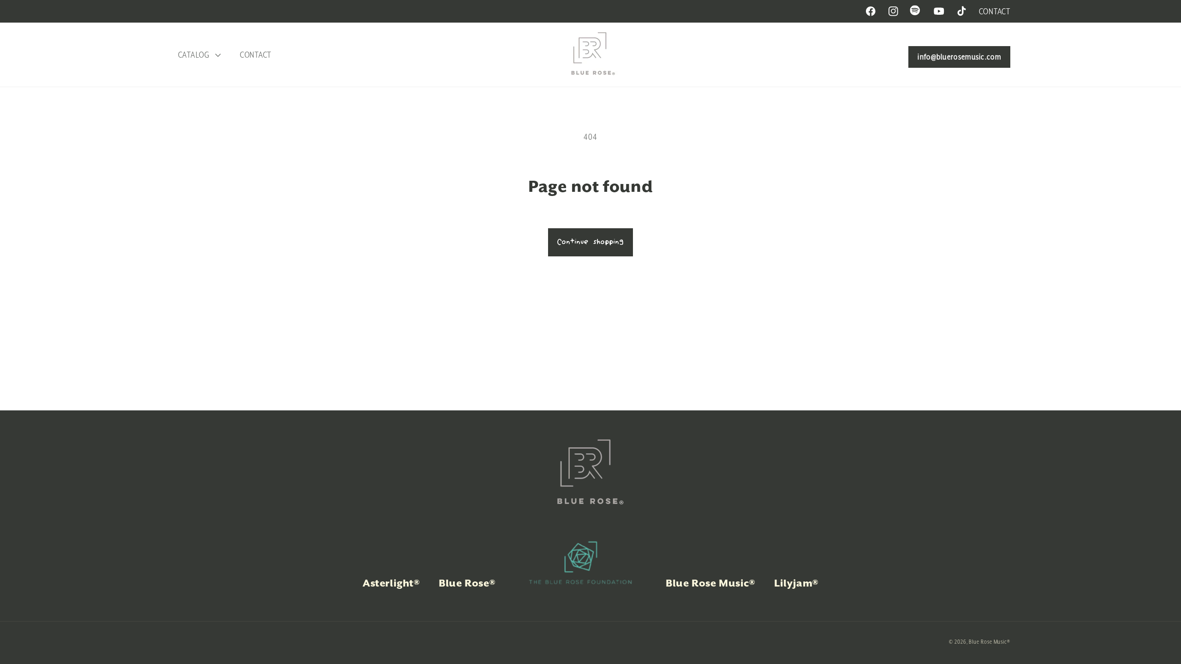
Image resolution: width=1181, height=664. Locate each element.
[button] (198, 55)
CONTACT (994, 11)
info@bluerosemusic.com (959, 56)
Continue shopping (590, 242)
